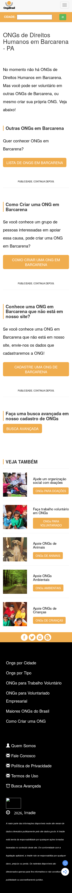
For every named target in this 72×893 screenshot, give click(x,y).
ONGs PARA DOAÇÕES (51, 491)
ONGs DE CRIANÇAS (49, 620)
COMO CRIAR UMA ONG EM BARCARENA (36, 262)
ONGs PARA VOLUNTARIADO (51, 523)
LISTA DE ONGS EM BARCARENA (34, 162)
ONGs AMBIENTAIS (48, 588)
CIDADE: (7, 17)
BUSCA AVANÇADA (22, 428)
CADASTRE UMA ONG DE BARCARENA (36, 369)
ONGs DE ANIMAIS (48, 556)
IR (63, 17)
